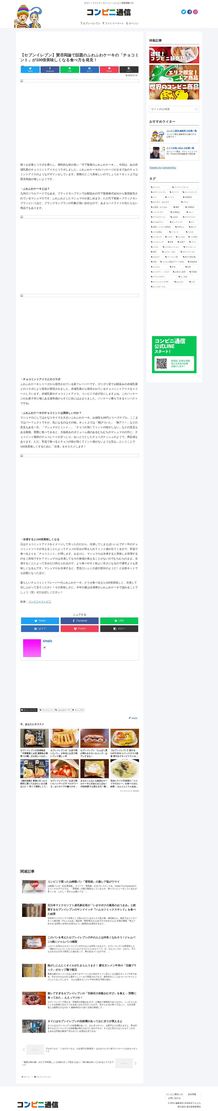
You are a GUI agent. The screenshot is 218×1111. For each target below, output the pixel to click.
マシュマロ (79, 710)
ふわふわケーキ (63, 710)
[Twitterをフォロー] (44, 647)
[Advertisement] (79, 829)
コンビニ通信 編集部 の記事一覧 (182, 131)
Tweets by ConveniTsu (162, 167)
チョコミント (47, 710)
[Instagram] (195, 11)
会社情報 (192, 1094)
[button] (196, 109)
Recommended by (126, 791)
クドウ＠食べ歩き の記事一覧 (180, 148)
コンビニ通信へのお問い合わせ (174, 1096)
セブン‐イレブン (30, 710)
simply (47, 640)
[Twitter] (183, 11)
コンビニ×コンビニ (39, 601)
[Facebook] (189, 11)
